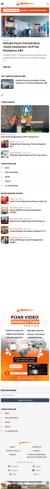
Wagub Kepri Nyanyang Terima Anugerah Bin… (28, 145)
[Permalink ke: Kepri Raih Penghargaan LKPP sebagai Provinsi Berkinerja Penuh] (25, 119)
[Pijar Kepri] (25, 3)
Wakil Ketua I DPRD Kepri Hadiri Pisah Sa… (28, 221)
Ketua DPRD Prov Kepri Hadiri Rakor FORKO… (25, 211)
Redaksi (12, 454)
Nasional (17, 153)
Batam (7, 177)
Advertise (37, 447)
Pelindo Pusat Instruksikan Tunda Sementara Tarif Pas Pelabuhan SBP (21, 46)
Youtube (38, 470)
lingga (8, 181)
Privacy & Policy (13, 451)
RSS (38, 474)
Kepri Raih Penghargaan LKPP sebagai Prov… (21, 137)
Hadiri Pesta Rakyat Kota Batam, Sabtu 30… (29, 201)
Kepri (3, 135)
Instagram (14, 470)
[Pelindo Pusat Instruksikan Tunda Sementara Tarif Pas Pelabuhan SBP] (25, 26)
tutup (3, 482)
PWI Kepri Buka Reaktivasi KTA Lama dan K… (29, 155)
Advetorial (14, 208)
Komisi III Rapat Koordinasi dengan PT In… (28, 231)
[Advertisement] (25, 274)
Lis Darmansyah (11, 186)
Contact (37, 451)
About (13, 447)
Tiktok (14, 474)
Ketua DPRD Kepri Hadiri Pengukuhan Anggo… (26, 241)
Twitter (38, 466)
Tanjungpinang (11, 172)
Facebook (14, 466)
